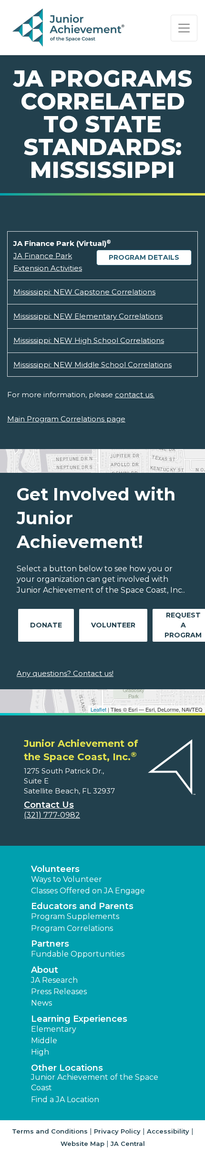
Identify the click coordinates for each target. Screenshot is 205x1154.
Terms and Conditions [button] (50, 1131)
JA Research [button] (54, 980)
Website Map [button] (82, 1143)
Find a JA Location (65, 1099)
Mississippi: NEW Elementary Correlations (88, 316)
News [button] (41, 1002)
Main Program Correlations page (66, 418)
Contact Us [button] (49, 805)
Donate (46, 625)
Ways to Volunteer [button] (66, 879)
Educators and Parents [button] (82, 906)
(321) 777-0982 (52, 815)
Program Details (144, 257)
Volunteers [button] (55, 869)
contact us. (134, 394)
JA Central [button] (128, 1143)
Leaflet (98, 709)
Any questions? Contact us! (65, 673)
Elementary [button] (53, 1029)
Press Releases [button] (59, 991)
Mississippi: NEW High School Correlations (88, 340)
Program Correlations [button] (72, 928)
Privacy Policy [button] (117, 1131)
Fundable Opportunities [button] (77, 953)
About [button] (44, 970)
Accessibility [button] (168, 1131)
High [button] (40, 1051)
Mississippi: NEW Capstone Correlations (84, 291)
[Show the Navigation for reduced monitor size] (184, 28)
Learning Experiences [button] (79, 1019)
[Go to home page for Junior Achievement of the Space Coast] (70, 28)
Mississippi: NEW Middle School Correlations (92, 364)
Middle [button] (44, 1040)
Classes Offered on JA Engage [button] (88, 890)
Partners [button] (50, 943)
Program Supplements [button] (75, 916)
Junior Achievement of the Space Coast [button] (94, 1082)
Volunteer (113, 625)
